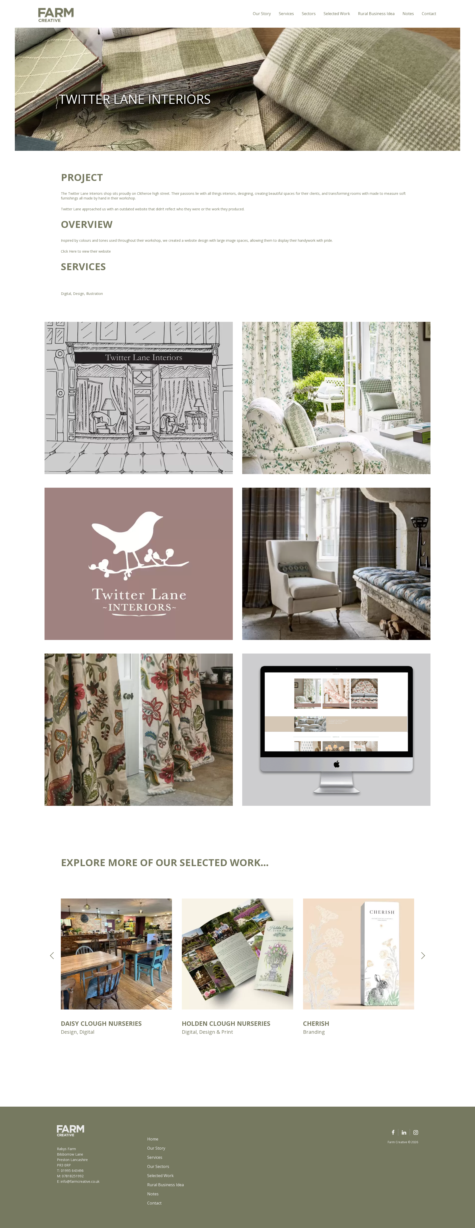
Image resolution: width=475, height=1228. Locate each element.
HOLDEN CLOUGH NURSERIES (226, 1023)
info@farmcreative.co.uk (80, 1181)
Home (152, 1139)
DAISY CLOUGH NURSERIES (101, 1023)
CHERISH (316, 1023)
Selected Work (337, 13)
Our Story (262, 13)
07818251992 (73, 1176)
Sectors (309, 13)
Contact (429, 13)
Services (286, 13)
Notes (408, 13)
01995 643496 (72, 1170)
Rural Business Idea (376, 13)
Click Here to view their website (86, 251)
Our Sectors (158, 1166)
